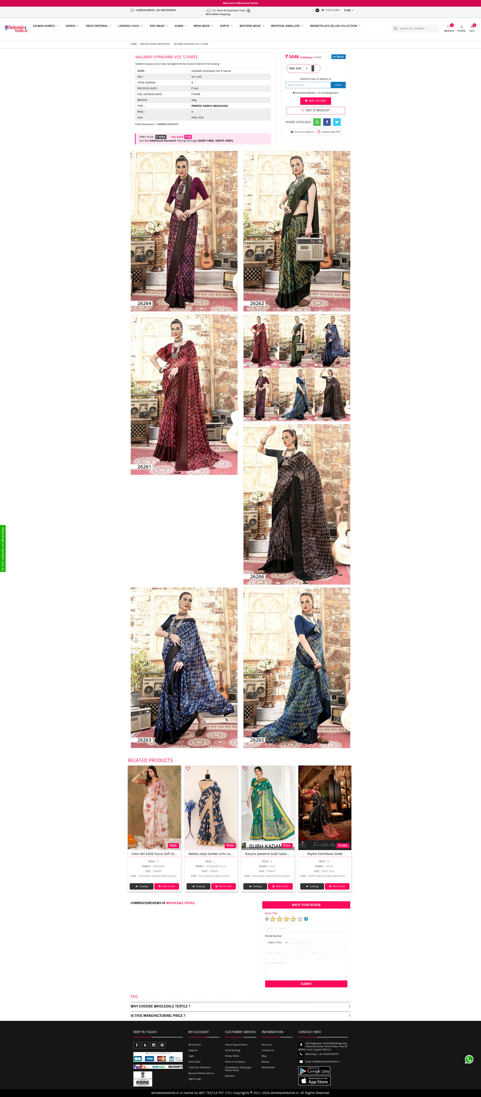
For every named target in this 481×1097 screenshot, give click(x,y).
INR (348, 10)
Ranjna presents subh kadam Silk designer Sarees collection (290, 854)
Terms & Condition (235, 1061)
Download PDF (331, 132)
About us (267, 1044)
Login (191, 1056)
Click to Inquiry (303, 132)
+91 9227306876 (166, 10)
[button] (462, 29)
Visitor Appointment (236, 1044)
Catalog (143, 886)
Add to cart (317, 101)
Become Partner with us (201, 1073)
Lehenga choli (128, 26)
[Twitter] (337, 122)
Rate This (271, 913)
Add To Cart (168, 886)
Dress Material (97, 26)
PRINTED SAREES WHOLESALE (155, 44)
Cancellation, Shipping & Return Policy (238, 1069)
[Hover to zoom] (184, 231)
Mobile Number (273, 936)
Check (338, 84)
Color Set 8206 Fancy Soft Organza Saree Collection (170, 854)
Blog (264, 1056)
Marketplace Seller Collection (333, 26)
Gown (179, 26)
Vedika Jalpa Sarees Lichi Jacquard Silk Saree (222, 854)
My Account (194, 1044)
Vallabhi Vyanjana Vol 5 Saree (191, 44)
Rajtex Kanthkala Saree (324, 854)
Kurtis (224, 26)
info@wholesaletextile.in (326, 1061)
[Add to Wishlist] (131, 768)
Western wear (250, 26)
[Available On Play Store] (317, 10)
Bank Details (268, 1067)
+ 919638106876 (144, 10)
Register (193, 1050)
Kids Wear (157, 26)
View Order (194, 1061)
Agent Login (194, 1078)
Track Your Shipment (199, 1067)
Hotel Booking (232, 1050)
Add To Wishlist (317, 110)
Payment (230, 1075)
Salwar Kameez (44, 26)
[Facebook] (327, 122)
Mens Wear (202, 26)
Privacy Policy (232, 1056)
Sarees (71, 26)
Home (134, 44)
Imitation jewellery (285, 26)
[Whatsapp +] (317, 122)
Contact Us (268, 1050)
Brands (265, 1061)
